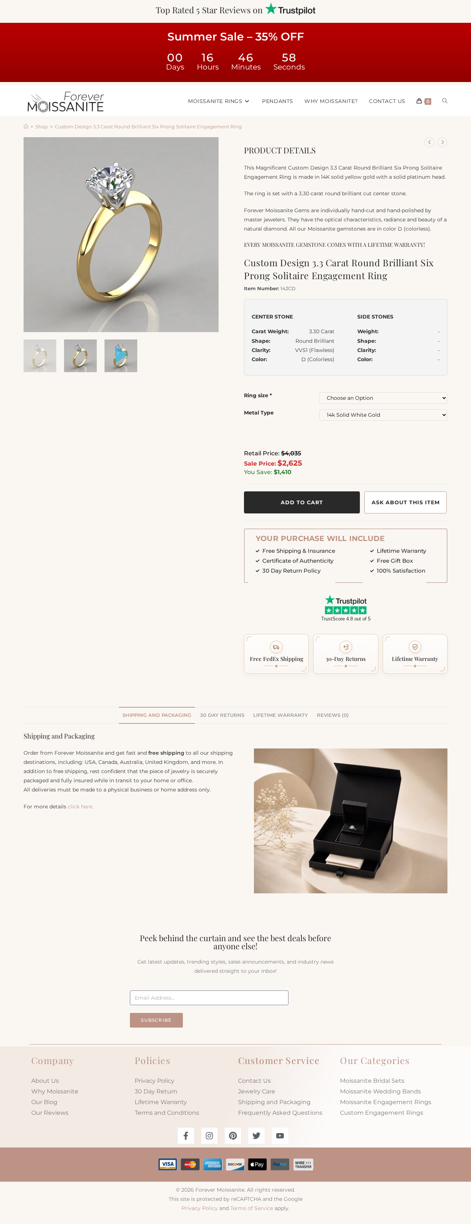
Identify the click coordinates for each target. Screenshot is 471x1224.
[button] (276, 654)
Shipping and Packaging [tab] (157, 715)
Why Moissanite (54, 1091)
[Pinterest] (233, 1136)
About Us (45, 1080)
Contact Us (254, 1080)
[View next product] (442, 142)
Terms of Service (251, 1208)
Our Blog (44, 1102)
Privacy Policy (154, 1080)
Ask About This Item (406, 502)
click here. (80, 806)
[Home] (26, 126)
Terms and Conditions (167, 1112)
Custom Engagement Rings (381, 1112)
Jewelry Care (256, 1091)
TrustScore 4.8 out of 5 (346, 619)
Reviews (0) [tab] (333, 715)
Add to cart (302, 502)
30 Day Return (156, 1091)
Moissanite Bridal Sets (372, 1080)
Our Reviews (49, 1112)
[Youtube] (280, 1136)
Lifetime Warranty (161, 1102)
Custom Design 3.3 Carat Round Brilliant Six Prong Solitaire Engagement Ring (148, 126)
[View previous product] (429, 142)
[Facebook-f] (186, 1136)
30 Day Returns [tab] (222, 715)
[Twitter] (256, 1136)
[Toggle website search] (445, 101)
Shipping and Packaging (274, 1102)
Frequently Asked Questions (280, 1112)
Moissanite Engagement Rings (385, 1102)
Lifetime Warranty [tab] (280, 715)
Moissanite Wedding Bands (380, 1091)
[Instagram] (209, 1136)
